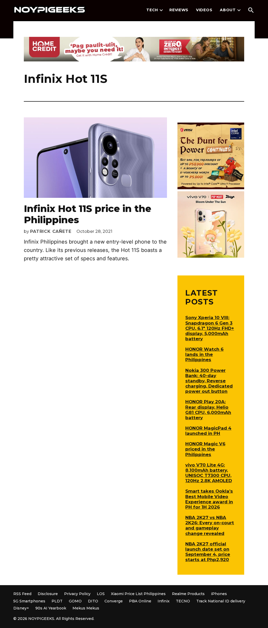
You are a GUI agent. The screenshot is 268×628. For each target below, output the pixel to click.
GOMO (75, 601)
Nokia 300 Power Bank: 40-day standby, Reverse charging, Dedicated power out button (209, 381)
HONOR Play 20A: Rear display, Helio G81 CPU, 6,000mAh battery (208, 409)
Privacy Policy (77, 593)
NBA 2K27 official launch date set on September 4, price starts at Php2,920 (207, 551)
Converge (113, 601)
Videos (204, 10)
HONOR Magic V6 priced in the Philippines (205, 449)
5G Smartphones (29, 601)
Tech (152, 10)
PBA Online (140, 601)
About (228, 10)
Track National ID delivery (220, 601)
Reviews (178, 10)
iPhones (219, 593)
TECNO (183, 601)
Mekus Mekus (85, 608)
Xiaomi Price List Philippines (138, 593)
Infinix (164, 601)
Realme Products (188, 593)
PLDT (57, 601)
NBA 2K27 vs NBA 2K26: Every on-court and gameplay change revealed (209, 525)
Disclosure (48, 593)
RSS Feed (22, 593)
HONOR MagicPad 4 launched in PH (208, 430)
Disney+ (21, 608)
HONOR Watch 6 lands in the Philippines (204, 354)
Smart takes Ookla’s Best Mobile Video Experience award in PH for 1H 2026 (209, 498)
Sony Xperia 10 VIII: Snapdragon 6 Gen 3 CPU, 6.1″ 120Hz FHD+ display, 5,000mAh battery (209, 328)
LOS (101, 593)
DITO (93, 601)
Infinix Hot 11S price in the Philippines (87, 214)
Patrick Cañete (50, 231)
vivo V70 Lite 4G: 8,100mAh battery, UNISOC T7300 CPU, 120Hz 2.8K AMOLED (208, 472)
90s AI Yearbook (50, 608)
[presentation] (161, 10)
